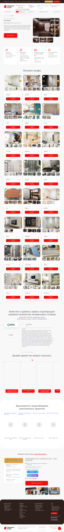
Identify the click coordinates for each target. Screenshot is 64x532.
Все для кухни (57, 11)
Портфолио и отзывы (23, 506)
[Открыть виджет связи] (59, 528)
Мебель (8, 15)
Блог (52, 505)
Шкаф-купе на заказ (10, 93)
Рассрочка (21, 509)
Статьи (21, 511)
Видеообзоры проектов (56, 507)
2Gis (27, 325)
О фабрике (12, 1)
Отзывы (16, 1)
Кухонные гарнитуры (39, 506)
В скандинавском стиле (39, 510)
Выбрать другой (22, 11)
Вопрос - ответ (22, 512)
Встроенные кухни (38, 505)
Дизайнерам (29, 1)
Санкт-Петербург (20, 7)
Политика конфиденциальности (23, 527)
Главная (5, 15)
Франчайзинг (56, 1)
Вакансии (34, 1)
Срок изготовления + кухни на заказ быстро (54, 519)
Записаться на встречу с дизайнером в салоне (12, 391)
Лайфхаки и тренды (55, 509)
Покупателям (24, 1)
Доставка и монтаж (23, 510)
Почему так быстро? (23, 60)
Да (17, 11)
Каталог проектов (39, 503)
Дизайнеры (22, 515)
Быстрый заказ (10, 35)
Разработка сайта (44, 529)
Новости (21, 513)
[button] (59, 27)
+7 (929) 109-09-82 (34, 469)
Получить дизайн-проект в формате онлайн (44, 391)
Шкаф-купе (31, 11)
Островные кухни (38, 507)
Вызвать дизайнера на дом (28, 391)
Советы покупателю (55, 506)
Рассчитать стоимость (13, 99)
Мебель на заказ (6, 1)
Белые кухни (37, 509)
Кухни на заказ (7, 11)
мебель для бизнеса (48, 1)
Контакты (38, 1)
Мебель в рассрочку (44, 11)
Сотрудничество (23, 516)
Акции (20, 1)
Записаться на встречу (36, 483)
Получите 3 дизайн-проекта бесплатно (32, 6)
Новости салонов (55, 510)
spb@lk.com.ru (34, 478)
